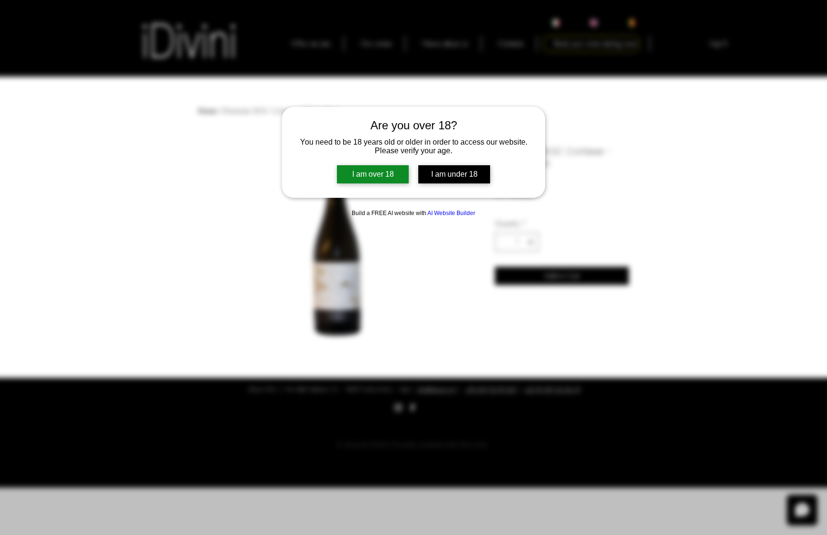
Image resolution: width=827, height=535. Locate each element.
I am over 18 (373, 174)
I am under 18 (454, 174)
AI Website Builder (451, 213)
